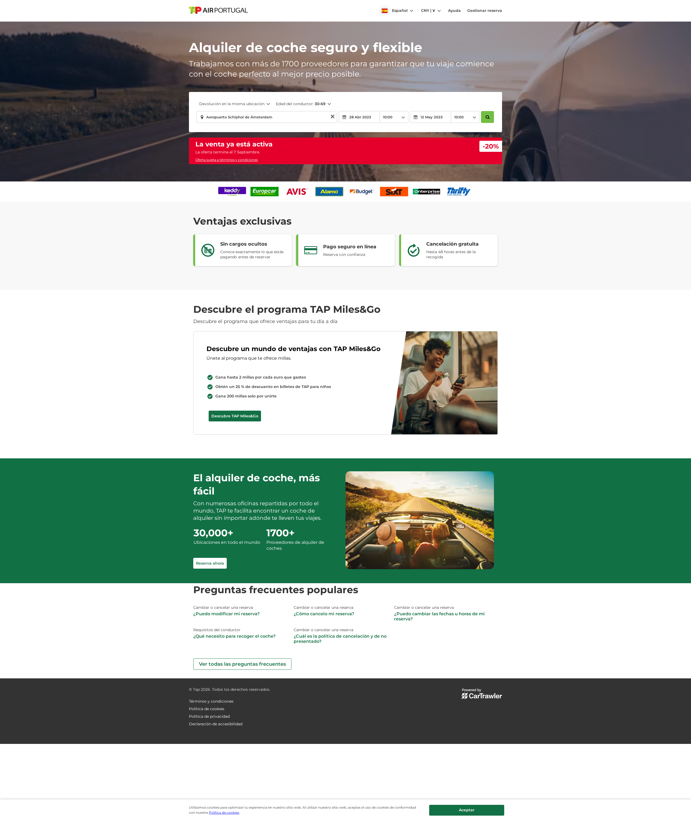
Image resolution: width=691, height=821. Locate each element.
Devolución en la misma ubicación (232, 103)
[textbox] (267, 117)
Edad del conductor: (301, 103)
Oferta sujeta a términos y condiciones (226, 160)
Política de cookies (224, 812)
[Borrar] (332, 117)
